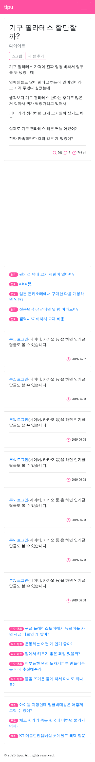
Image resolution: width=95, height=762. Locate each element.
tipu (8, 7)
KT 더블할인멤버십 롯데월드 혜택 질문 (52, 736)
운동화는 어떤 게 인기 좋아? (48, 644)
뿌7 (12, 580)
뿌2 (12, 379)
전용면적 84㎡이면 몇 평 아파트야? (49, 309)
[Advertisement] (47, 212)
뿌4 (12, 460)
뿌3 (12, 420)
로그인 (22, 339)
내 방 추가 (36, 56)
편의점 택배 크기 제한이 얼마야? (46, 274)
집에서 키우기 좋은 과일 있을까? (52, 654)
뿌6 (12, 540)
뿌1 (12, 339)
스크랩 (16, 56)
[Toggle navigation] (84, 7)
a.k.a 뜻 (25, 284)
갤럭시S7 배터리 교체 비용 (41, 319)
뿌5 (12, 500)
